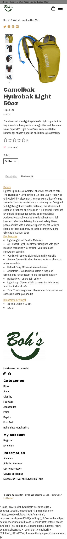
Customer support (12, 468)
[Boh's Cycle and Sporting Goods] (8, 8)
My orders (8, 445)
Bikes (6, 386)
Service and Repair (13, 474)
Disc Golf (8, 422)
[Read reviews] (14, 140)
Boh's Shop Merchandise (16, 427)
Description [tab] (11, 176)
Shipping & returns (13, 463)
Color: (6, 155)
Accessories (9, 407)
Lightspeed (8, 497)
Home (6, 20)
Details (7, 187)
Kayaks (7, 417)
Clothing (7, 396)
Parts (6, 412)
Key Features (10, 236)
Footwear (8, 402)
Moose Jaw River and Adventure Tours (23, 479)
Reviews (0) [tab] (27, 176)
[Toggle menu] (60, 8)
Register (8, 440)
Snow (6, 391)
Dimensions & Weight (14, 300)
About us (8, 458)
